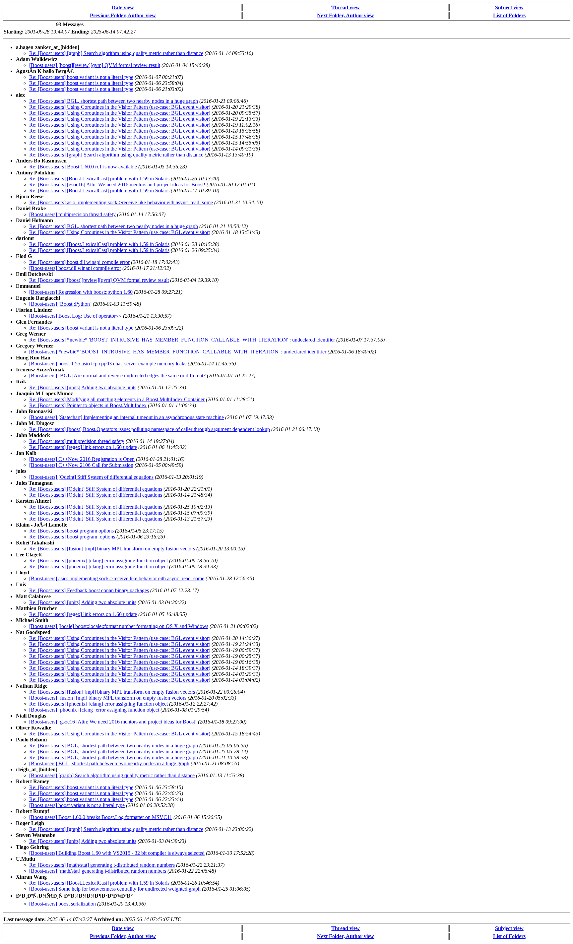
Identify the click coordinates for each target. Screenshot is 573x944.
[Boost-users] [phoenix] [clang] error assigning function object (94, 710)
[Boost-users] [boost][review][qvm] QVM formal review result (94, 65)
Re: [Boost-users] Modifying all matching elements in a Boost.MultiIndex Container (117, 399)
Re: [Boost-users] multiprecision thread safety (76, 441)
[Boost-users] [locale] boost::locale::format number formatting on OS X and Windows (118, 626)
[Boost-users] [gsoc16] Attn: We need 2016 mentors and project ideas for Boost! (113, 721)
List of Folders (509, 15)
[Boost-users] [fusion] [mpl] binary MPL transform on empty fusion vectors (107, 698)
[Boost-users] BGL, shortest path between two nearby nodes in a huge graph (109, 763)
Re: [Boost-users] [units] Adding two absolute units (82, 387)
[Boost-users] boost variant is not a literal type (77, 805)
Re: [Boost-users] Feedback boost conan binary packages (89, 590)
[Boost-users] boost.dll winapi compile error (75, 268)
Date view (123, 7)
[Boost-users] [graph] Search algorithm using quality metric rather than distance (112, 775)
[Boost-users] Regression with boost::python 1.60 (81, 292)
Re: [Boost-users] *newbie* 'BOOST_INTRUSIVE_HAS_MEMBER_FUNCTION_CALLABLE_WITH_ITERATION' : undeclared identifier (182, 340)
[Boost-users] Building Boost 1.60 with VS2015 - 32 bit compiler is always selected (117, 853)
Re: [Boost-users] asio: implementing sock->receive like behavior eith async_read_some (121, 202)
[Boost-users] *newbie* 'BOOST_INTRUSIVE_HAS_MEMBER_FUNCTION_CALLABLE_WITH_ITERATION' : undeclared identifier (177, 351)
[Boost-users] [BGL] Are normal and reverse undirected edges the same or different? (117, 375)
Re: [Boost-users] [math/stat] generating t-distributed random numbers (102, 865)
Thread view (345, 7)
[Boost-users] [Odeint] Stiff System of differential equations (91, 477)
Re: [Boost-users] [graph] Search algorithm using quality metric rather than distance (116, 53)
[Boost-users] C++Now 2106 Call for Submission (81, 465)
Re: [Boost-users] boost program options (71, 531)
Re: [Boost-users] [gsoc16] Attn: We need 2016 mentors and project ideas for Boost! (117, 184)
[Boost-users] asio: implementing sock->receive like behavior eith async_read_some (116, 578)
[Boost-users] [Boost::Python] (60, 304)
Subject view (509, 7)
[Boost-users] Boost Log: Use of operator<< (75, 316)
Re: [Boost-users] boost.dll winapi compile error (79, 262)
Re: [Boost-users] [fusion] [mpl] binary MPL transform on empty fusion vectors (112, 548)
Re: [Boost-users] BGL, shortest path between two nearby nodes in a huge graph (113, 101)
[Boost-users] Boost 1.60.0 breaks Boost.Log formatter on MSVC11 (100, 817)
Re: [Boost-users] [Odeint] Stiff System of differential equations (95, 489)
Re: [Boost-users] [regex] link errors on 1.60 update (83, 447)
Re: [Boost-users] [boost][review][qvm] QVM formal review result (99, 280)
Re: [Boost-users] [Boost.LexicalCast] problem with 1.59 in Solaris (99, 178)
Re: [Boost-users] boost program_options (72, 536)
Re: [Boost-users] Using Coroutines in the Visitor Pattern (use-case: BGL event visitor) (119, 107)
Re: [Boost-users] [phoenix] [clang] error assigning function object (98, 560)
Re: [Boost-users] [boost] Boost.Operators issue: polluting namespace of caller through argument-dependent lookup (149, 429)
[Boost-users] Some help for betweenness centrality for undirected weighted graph (115, 889)
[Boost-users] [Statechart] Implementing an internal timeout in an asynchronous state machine (126, 417)
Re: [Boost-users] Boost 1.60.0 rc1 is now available (83, 166)
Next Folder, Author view (345, 15)
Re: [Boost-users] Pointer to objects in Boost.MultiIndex (88, 405)
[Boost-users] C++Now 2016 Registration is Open (82, 459)
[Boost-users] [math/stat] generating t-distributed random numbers (97, 871)
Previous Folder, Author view (123, 15)
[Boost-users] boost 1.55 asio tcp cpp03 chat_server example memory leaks (107, 363)
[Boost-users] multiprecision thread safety (72, 214)
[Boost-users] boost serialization (62, 904)
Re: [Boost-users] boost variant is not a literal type (81, 77)
